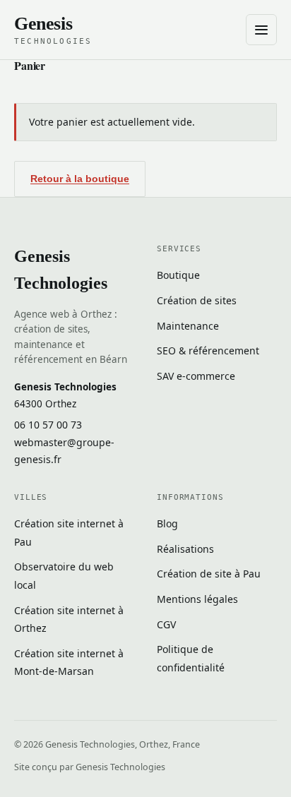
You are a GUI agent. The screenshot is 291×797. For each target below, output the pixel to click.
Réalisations (185, 549)
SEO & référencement (208, 350)
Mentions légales (197, 599)
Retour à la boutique (79, 178)
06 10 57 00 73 (48, 424)
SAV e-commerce (196, 376)
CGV (166, 624)
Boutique (178, 275)
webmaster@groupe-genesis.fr (64, 451)
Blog (167, 523)
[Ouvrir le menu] (261, 29)
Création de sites (197, 300)
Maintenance (188, 325)
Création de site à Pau (209, 573)
